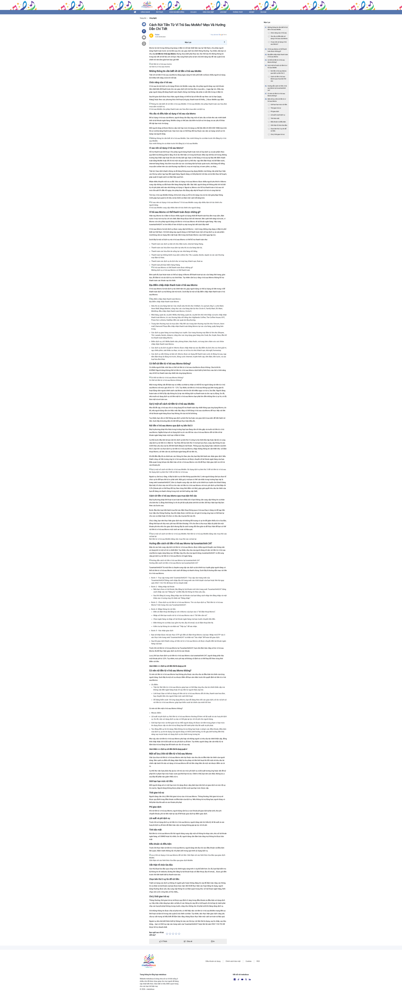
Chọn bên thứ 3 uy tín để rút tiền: (278, 130)
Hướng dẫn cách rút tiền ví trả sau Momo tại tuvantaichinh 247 (277, 88)
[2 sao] (170, 933)
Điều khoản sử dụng (213, 961)
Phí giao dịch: (275, 111)
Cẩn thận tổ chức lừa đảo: (279, 125)
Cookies (248, 961)
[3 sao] (173, 933)
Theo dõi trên (214, 34)
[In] (144, 44)
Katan (157, 35)
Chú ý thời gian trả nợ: (278, 134)
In (214, 941)
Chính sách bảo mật (233, 961)
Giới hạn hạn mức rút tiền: (279, 104)
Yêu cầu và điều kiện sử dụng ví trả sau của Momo (279, 37)
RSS (258, 961)
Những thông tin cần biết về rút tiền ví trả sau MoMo (278, 28)
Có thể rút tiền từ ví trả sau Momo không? (276, 61)
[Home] (144, 24)
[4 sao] (176, 933)
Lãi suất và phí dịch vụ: (278, 115)
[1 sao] (167, 933)
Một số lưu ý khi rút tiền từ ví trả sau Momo (277, 100)
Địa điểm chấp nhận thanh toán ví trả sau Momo (278, 56)
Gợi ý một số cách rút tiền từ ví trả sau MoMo (277, 66)
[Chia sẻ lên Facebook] (144, 31)
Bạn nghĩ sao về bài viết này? (156, 933)
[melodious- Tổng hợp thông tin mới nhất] (147, 5)
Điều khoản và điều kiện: (278, 122)
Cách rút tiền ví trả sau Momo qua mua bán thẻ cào (278, 79)
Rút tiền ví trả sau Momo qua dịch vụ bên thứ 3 (278, 72)
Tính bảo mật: (275, 118)
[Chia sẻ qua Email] (144, 37)
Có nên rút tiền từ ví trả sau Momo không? (276, 95)
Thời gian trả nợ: (276, 108)
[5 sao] (179, 933)
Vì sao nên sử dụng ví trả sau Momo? (279, 43)
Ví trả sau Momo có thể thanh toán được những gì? (277, 50)
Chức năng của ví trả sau (279, 33)
